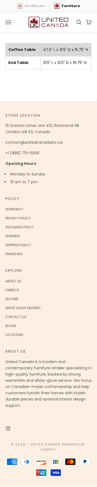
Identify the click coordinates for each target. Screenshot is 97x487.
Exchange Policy (19, 227)
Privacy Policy (17, 218)
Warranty (14, 209)
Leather (11, 299)
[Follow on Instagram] (8, 428)
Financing (14, 254)
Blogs (10, 325)
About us (13, 281)
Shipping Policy (18, 245)
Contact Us (15, 317)
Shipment (12, 236)
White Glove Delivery (23, 308)
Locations (14, 334)
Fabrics (12, 290)
